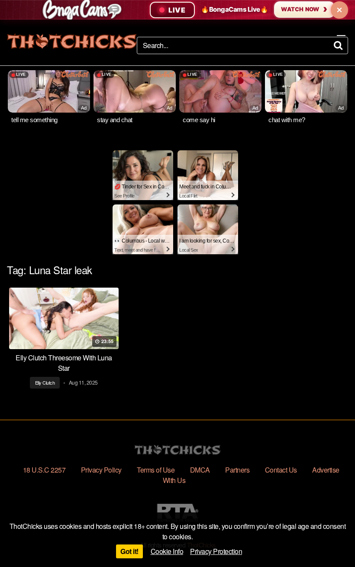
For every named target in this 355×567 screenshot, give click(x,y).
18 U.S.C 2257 (44, 470)
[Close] (339, 10)
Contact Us (281, 470)
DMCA (200, 470)
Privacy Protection (216, 551)
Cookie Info (167, 551)
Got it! (129, 551)
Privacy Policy (101, 470)
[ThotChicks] (72, 41)
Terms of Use (155, 470)
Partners (237, 470)
